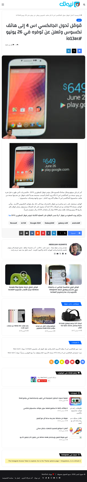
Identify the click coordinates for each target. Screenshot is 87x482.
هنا (9, 215)
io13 (23, 223)
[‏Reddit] (37, 233)
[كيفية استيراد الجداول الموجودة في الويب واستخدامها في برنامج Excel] (75, 401)
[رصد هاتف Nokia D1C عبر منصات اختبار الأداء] (16, 316)
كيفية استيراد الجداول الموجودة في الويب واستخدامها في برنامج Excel (43, 398)
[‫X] (74, 51)
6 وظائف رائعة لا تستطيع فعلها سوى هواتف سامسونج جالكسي (45, 408)
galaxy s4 (62, 223)
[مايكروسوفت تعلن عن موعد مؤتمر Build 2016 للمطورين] (43, 316)
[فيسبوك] (79, 51)
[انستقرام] (54, 253)
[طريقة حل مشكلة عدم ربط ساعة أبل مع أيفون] (75, 421)
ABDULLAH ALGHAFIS (58, 244)
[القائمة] (3, 5)
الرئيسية (77, 15)
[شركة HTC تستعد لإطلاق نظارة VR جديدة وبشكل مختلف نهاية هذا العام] (70, 314)
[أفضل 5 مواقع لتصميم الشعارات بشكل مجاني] (75, 431)
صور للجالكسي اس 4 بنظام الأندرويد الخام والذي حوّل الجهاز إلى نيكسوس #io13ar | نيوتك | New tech (45, 349)
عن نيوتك (37, 478)
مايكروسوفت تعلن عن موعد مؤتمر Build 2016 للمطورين (45, 327)
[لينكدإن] (68, 51)
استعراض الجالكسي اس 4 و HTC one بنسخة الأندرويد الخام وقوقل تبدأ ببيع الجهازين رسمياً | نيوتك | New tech (43, 353)
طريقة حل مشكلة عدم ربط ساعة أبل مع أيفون (52, 418)
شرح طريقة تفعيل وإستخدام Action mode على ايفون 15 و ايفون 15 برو (44, 437)
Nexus (13, 223)
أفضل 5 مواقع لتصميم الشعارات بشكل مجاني (52, 428)
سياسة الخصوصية (7, 478)
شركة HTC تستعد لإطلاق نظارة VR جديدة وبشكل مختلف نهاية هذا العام (70, 325)
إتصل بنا (17, 478)
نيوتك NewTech (47, 474)
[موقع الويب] (65, 253)
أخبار (72, 15)
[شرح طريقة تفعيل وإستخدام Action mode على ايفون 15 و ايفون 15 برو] (75, 440)
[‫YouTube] (57, 253)
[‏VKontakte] (32, 233)
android (75, 223)
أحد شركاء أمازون (27, 478)
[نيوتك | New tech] (69, 4)
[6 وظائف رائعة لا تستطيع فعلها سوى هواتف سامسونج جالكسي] (75, 411)
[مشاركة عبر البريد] (26, 233)
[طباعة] (21, 233)
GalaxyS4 (49, 223)
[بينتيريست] (43, 233)
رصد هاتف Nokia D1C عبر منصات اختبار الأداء (17, 326)
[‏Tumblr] (48, 233)
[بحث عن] (84, 5)
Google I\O (34, 223)
